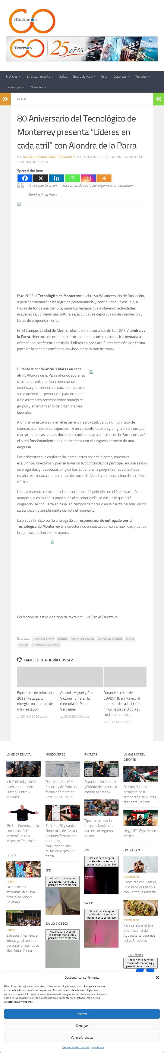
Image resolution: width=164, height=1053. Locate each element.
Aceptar (82, 1014)
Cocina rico (131, 877)
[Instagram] (88, 178)
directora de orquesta (82, 638)
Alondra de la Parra (44, 638)
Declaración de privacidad (75, 1047)
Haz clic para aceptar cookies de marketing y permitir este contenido (140, 963)
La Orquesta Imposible (110, 638)
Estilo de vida (82, 76)
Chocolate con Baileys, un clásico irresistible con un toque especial (140, 887)
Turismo (140, 76)
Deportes (119, 76)
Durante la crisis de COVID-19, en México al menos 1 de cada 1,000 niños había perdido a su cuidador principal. (122, 704)
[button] (157, 977)
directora (62, 638)
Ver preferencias (82, 1037)
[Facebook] (25, 178)
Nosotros (37, 87)
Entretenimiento (38, 76)
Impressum (98, 1047)
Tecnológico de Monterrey (45, 644)
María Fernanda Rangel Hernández (49, 157)
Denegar (82, 1026)
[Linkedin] (56, 178)
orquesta (23, 644)
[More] (104, 178)
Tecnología (13, 87)
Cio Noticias (135, 955)
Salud (63, 76)
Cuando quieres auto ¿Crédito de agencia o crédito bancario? (100, 787)
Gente (22, 99)
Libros (10, 881)
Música (130, 638)
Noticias (12, 76)
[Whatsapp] (72, 178)
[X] (40, 178)
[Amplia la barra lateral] (5, 99)
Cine (104, 76)
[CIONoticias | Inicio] (31, 21)
